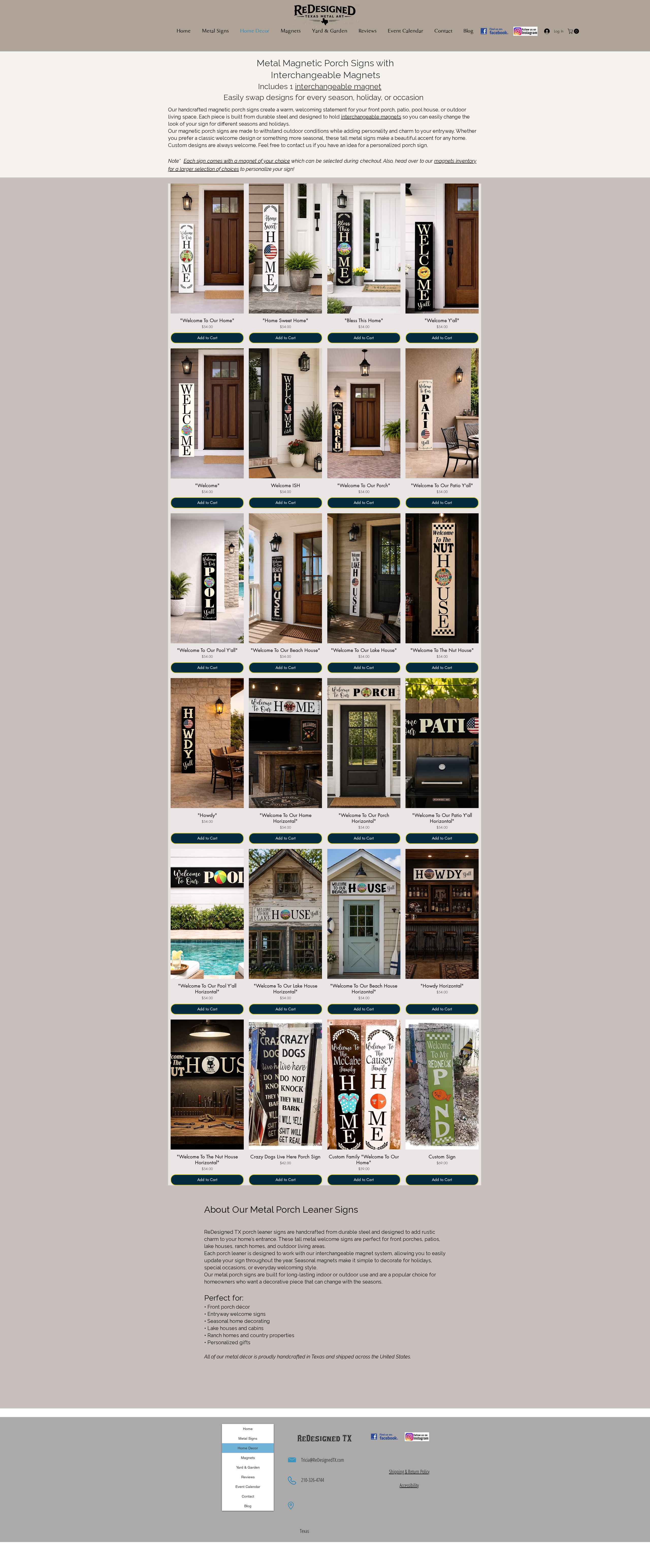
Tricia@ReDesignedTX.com (322, 1459)
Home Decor (248, 1448)
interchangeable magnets (371, 117)
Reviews (248, 1477)
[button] (290, 31)
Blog (247, 1506)
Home (248, 1429)
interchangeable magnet (338, 86)
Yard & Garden (248, 1467)
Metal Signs (247, 1438)
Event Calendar (247, 1487)
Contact (248, 1496)
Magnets (248, 1458)
